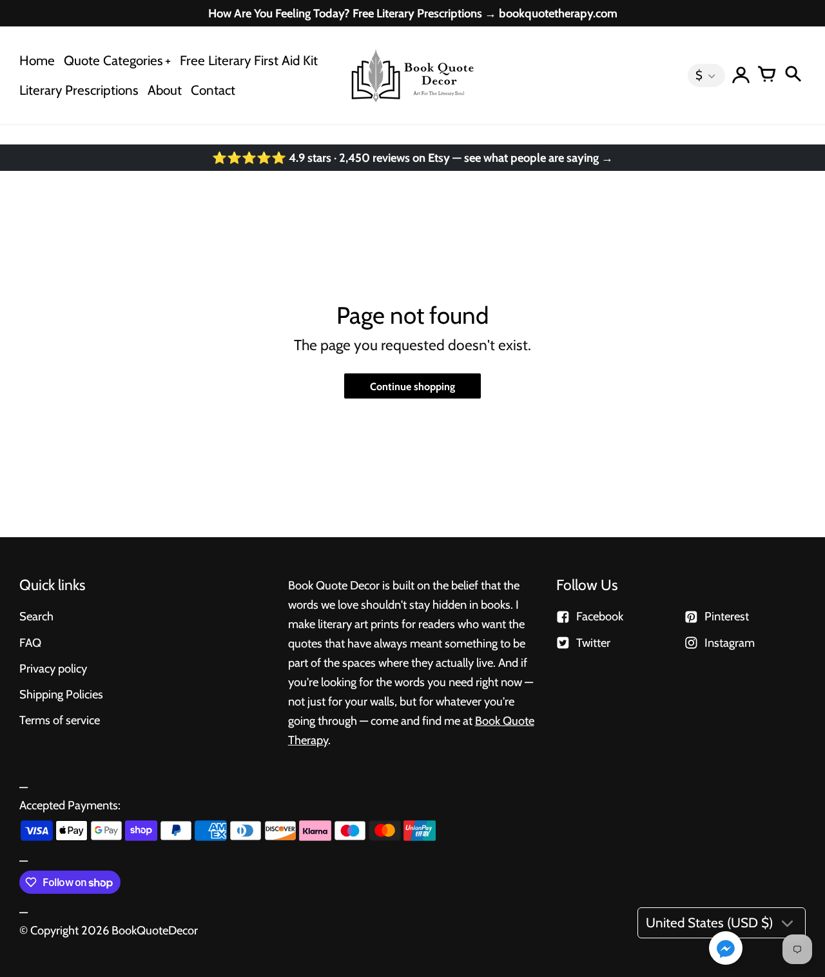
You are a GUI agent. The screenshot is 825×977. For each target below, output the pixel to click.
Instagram (729, 642)
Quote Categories (113, 60)
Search (36, 616)
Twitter (593, 642)
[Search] (793, 75)
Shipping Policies (61, 694)
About (165, 90)
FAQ (30, 642)
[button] (725, 949)
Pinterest (726, 616)
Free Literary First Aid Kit (249, 60)
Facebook (599, 616)
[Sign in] (741, 75)
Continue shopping (412, 386)
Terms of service (59, 720)
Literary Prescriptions (79, 90)
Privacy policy (53, 668)
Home (37, 60)
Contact (213, 90)
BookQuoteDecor (155, 930)
